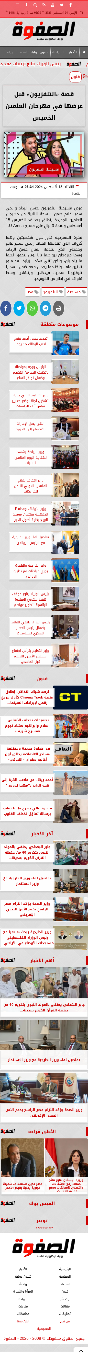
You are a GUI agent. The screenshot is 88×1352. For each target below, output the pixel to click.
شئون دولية (39, 52)
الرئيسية (65, 1269)
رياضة (9, 52)
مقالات (65, 1306)
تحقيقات (65, 1314)
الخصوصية (44, 1329)
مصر (30, 292)
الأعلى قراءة (42, 1131)
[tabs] (18, 5)
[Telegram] (45, 308)
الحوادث (23, 1299)
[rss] (44, 5)
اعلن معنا (23, 1321)
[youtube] (53, 5)
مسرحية (74, 292)
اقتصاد (22, 52)
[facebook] (70, 5)
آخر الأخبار (42, 833)
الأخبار (73, 52)
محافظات (23, 1314)
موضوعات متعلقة (59, 324)
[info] (26, 5)
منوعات (23, 1306)
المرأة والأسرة (23, 1291)
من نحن (65, 1321)
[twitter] (62, 5)
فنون (75, 76)
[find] (35, 5)
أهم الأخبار (42, 960)
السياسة (58, 52)
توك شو (65, 1299)
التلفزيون (51, 292)
